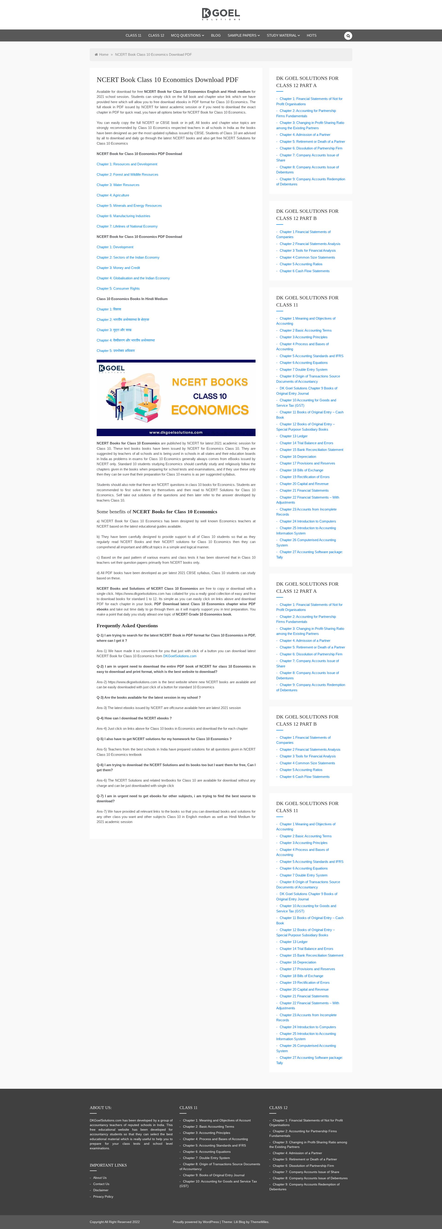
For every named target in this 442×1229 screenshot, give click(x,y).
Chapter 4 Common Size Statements (307, 257)
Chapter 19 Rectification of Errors (305, 477)
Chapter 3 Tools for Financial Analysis (308, 250)
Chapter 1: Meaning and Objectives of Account (217, 1120)
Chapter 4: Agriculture (113, 195)
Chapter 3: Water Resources (118, 185)
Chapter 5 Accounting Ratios (301, 264)
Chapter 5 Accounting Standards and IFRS (311, 356)
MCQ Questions (186, 35)
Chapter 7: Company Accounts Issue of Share (306, 1172)
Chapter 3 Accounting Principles (304, 337)
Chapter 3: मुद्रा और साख (114, 330)
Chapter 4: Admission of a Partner (305, 135)
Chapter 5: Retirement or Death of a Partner (312, 141)
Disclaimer (100, 1190)
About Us (100, 1177)
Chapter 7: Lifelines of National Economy (127, 226)
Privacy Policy (103, 1196)
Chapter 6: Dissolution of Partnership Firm (311, 148)
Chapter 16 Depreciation (298, 456)
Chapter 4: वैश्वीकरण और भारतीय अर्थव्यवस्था (126, 340)
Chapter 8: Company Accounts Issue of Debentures (310, 1178)
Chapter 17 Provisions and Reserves (307, 463)
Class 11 (133, 35)
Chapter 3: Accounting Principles (206, 1133)
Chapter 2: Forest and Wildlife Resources (127, 174)
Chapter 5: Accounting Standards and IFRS (214, 1145)
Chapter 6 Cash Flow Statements (305, 271)
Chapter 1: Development (115, 247)
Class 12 (156, 35)
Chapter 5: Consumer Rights (118, 288)
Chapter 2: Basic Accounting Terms (208, 1126)
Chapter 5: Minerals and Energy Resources (129, 205)
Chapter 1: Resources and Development (127, 164)
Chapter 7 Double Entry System (304, 369)
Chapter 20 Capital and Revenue (304, 484)
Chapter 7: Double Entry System (206, 1158)
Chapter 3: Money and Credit (118, 268)
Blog (216, 35)
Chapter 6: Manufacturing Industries (123, 216)
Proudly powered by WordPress (196, 1222)
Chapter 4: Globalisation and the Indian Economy (133, 278)
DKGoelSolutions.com (180, 656)
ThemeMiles (259, 1222)
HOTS (312, 35)
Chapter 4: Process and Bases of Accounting (215, 1139)
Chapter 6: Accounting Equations (207, 1151)
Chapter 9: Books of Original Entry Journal (213, 1175)
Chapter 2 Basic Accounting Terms (306, 330)
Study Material (282, 35)
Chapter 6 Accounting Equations (304, 363)
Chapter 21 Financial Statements (304, 490)
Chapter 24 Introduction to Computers (308, 521)
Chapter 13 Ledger (294, 436)
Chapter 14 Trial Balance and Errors (306, 443)
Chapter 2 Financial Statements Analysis (310, 244)
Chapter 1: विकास (109, 309)
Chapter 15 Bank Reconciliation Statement (311, 450)
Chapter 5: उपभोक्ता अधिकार (116, 351)
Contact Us (101, 1184)
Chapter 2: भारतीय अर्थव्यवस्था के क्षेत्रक (123, 319)
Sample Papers (242, 35)
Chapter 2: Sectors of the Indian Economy (128, 257)
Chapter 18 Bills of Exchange (301, 470)
